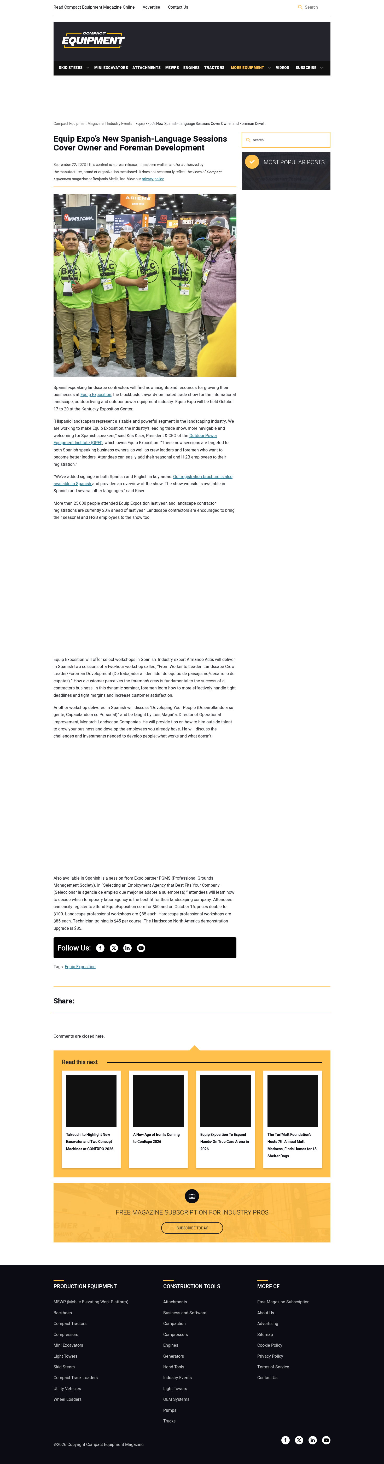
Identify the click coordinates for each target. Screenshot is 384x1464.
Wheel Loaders (68, 1399)
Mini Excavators (111, 68)
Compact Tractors (70, 1324)
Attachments (146, 68)
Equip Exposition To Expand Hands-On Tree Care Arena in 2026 (224, 1142)
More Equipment (247, 68)
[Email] (116, 1001)
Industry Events (177, 1378)
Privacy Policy (270, 1356)
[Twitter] (95, 1001)
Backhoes (63, 1313)
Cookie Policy (269, 1345)
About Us (265, 1313)
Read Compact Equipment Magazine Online (94, 7)
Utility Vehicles (67, 1389)
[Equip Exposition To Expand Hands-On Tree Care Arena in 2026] (225, 1101)
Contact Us (178, 7)
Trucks (169, 1421)
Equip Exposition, (96, 395)
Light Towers (65, 1356)
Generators (173, 1356)
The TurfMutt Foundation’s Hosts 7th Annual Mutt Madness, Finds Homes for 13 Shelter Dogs (292, 1145)
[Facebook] (85, 1001)
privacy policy (153, 179)
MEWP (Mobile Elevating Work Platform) (91, 1302)
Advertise (151, 7)
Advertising (267, 1324)
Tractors (214, 68)
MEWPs (172, 68)
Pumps (169, 1410)
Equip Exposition (80, 967)
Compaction (174, 1324)
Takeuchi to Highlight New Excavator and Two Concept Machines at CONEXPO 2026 (89, 1142)
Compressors (66, 1335)
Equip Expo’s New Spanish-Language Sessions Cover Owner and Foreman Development (140, 143)
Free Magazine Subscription (283, 1302)
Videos (282, 68)
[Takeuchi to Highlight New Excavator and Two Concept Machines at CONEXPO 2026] (91, 1101)
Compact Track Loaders (76, 1378)
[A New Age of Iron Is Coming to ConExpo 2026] (158, 1101)
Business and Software (184, 1313)
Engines (191, 68)
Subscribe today (192, 1228)
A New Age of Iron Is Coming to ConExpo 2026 (156, 1138)
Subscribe (306, 68)
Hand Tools (173, 1367)
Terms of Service (273, 1367)
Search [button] (300, 7)
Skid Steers (71, 68)
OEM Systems (176, 1399)
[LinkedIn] (106, 1001)
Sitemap (265, 1335)
